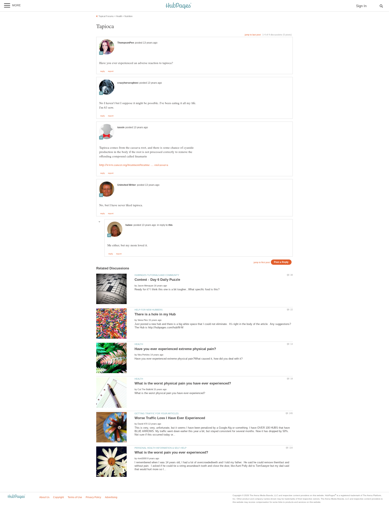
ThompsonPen (125, 42)
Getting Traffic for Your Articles (156, 413)
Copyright (58, 497)
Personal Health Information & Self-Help (160, 448)
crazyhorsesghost (127, 82)
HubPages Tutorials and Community (157, 275)
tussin (120, 127)
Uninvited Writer (126, 185)
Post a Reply (281, 262)
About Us (44, 497)
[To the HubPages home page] (16, 496)
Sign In (361, 6)
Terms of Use (75, 497)
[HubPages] (178, 6)
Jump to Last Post (253, 34)
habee (129, 225)
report (110, 71)
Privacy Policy (93, 497)
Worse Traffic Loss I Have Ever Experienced (170, 418)
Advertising (111, 497)
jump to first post (262, 262)
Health (139, 344)
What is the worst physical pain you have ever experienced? (183, 383)
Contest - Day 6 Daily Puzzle (157, 280)
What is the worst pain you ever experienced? (171, 452)
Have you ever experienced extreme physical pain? (175, 349)
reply (102, 71)
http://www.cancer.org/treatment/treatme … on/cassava (133, 165)
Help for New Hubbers (148, 310)
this (170, 225)
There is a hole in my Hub (155, 314)
